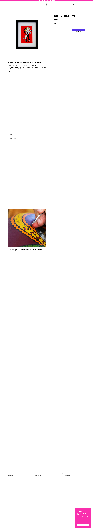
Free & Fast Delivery (13, 138)
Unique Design (12, 141)
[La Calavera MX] (46, 5)
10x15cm (56, 25)
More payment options (78, 31)
